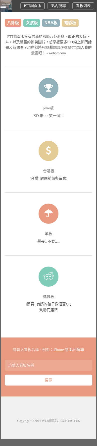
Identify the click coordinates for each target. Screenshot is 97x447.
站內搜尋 (58, 6)
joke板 (48, 108)
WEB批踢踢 (50, 421)
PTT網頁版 (32, 6)
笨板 (48, 234)
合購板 (48, 171)
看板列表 (83, 6)
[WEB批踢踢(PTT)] (6, 11)
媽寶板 (48, 297)
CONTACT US (70, 421)
